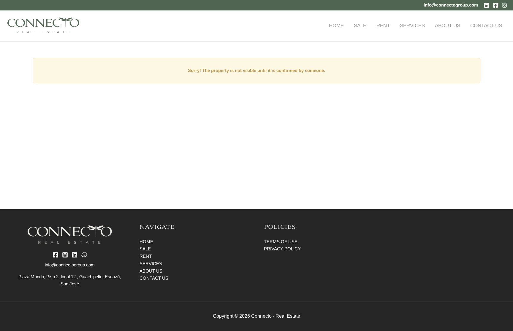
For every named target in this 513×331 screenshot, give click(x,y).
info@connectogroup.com (451, 4)
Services (151, 263)
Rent (146, 256)
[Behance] (84, 255)
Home (146, 241)
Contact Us (154, 278)
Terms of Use (280, 241)
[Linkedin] (486, 5)
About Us (151, 271)
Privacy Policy (282, 248)
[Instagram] (504, 5)
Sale (145, 248)
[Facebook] (495, 5)
